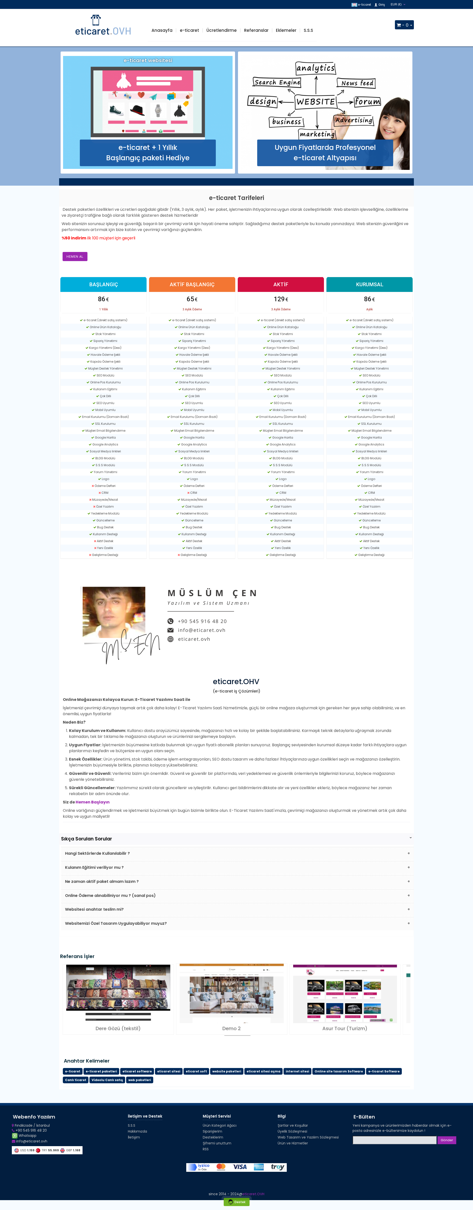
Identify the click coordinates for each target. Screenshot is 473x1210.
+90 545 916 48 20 (31, 1130)
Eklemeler (286, 30)
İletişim (134, 1137)
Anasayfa (162, 30)
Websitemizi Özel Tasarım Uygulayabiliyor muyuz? (116, 923)
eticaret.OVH (253, 1194)
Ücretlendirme (221, 30)
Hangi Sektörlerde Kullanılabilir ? (97, 853)
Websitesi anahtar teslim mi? (94, 909)
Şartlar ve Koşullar (293, 1125)
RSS (206, 1149)
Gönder (447, 1140)
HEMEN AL (75, 256)
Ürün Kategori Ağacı (219, 1125)
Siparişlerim (212, 1131)
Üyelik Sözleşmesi (292, 1131)
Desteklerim (213, 1137)
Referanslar (256, 30)
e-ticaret (364, 4)
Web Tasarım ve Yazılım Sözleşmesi (308, 1137)
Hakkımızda (137, 1131)
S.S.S (308, 30)
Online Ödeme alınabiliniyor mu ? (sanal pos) (110, 895)
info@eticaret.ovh (31, 1141)
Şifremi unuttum (217, 1143)
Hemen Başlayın (93, 802)
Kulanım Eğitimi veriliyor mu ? (94, 867)
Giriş (381, 4)
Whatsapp (27, 1135)
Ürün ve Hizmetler (293, 1143)
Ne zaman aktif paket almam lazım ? (102, 881)
